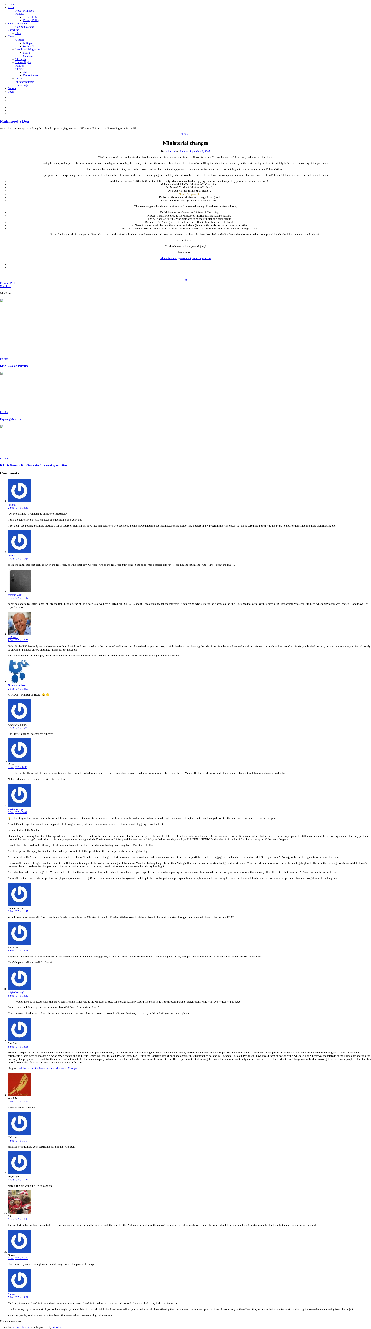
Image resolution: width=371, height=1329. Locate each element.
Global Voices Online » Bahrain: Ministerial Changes (48, 1068)
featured (172, 258)
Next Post (5, 286)
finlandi (12, 504)
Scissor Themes (20, 1327)
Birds (18, 33)
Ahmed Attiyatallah (189, 194)
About (11, 7)
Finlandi (12, 1294)
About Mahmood (24, 10)
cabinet (164, 258)
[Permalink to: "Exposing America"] (29, 409)
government (184, 258)
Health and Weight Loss (28, 49)
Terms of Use (30, 17)
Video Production (17, 23)
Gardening (13, 30)
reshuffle (196, 258)
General (19, 39)
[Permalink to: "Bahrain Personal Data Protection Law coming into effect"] (29, 455)
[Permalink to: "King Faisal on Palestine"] (23, 355)
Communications (24, 26)
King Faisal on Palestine (14, 365)
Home (11, 4)
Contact (12, 88)
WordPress (58, 1327)
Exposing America (10, 419)
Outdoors (28, 56)
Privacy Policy (31, 20)
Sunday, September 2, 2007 (195, 151)
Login (11, 91)
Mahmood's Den (14, 121)
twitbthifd (28, 46)
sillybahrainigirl (16, 809)
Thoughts (20, 59)
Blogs (11, 36)
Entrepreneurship (24, 81)
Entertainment (31, 75)
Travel (19, 78)
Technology (21, 85)
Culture (19, 68)
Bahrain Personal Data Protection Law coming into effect (33, 465)
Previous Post (7, 283)
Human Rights (23, 62)
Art (25, 72)
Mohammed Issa (17, 685)
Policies (19, 13)
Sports (26, 52)
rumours (206, 258)
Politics (19, 65)
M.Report (28, 43)
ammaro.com (15, 594)
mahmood (170, 151)
